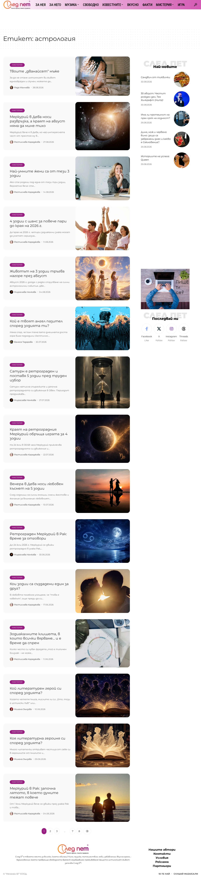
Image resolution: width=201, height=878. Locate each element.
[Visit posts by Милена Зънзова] (11, 709)
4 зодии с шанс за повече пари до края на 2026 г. (38, 223)
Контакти (162, 853)
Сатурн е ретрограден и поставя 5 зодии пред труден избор (38, 375)
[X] (159, 333)
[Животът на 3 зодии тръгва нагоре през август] (102, 278)
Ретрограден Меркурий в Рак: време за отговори (38, 536)
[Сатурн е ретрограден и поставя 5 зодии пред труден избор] (102, 382)
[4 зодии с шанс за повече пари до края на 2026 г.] (102, 228)
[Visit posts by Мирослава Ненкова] (11, 292)
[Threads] (184, 333)
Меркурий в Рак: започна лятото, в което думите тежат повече (34, 792)
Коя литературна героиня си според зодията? (37, 740)
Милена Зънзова (23, 709)
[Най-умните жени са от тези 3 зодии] (102, 178)
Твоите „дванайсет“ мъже (34, 71)
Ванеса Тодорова (23, 342)
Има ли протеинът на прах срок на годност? (155, 116)
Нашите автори (162, 849)
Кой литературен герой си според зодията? (35, 690)
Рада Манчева (22, 87)
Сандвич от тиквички (155, 77)
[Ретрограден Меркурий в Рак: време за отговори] (102, 541)
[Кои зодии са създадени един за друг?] (102, 591)
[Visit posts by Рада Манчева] (11, 87)
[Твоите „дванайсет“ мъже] (102, 76)
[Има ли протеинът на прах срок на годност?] (182, 118)
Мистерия (17, 65)
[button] (195, 4)
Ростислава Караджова (27, 142)
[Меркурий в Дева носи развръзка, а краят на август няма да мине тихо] (102, 126)
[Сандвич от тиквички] (182, 79)
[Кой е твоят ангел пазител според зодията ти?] (102, 328)
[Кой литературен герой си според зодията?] (102, 695)
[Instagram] (171, 333)
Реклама (162, 862)
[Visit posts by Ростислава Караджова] (11, 142)
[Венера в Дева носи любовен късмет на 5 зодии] (102, 491)
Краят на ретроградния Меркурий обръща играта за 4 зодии (39, 433)
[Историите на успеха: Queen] (182, 160)
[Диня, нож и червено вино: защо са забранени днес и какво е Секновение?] (182, 139)
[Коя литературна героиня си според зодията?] (102, 745)
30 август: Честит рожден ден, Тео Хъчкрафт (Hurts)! (153, 97)
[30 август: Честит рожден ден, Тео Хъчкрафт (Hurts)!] (182, 99)
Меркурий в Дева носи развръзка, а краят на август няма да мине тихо (37, 121)
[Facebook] (146, 333)
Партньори (162, 866)
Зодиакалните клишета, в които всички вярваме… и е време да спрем (35, 638)
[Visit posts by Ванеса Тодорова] (11, 342)
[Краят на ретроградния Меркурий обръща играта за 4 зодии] (102, 439)
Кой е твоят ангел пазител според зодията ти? (36, 323)
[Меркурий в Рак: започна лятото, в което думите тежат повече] (102, 798)
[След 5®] (16, 4)
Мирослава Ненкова (25, 292)
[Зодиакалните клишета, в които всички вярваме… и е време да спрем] (102, 643)
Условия (162, 858)
